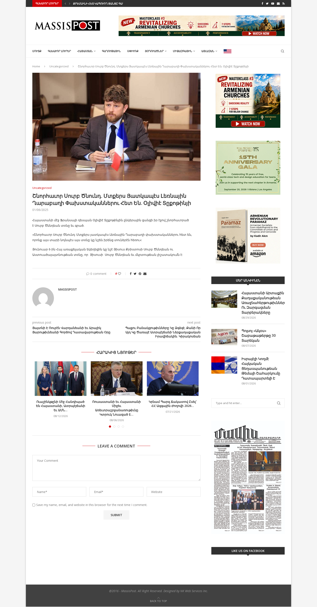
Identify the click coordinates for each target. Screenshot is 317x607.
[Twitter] (267, 3)
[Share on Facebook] (131, 274)
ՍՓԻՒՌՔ (132, 51)
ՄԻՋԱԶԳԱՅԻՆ (182, 51)
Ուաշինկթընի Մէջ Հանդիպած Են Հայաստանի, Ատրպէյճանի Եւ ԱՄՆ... (60, 406)
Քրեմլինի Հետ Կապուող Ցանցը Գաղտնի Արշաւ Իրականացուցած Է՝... (121, 3)
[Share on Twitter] (135, 274)
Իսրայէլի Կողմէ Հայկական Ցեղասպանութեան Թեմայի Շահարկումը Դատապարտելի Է (261, 368)
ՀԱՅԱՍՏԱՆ (85, 51)
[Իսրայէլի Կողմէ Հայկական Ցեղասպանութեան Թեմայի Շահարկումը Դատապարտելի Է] (224, 365)
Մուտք (36, 51)
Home (36, 66)
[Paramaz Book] (248, 236)
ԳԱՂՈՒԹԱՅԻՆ (111, 51)
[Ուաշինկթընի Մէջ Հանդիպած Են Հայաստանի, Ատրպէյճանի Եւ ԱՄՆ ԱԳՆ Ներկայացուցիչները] (60, 378)
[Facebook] (262, 3)
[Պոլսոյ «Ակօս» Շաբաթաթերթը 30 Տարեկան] (224, 337)
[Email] (278, 3)
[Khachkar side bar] (248, 101)
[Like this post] (122, 274)
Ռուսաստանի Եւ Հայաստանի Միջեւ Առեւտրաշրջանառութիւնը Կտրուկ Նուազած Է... (116, 408)
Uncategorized (59, 66)
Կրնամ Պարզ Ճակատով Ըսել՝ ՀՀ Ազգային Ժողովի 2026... (172, 404)
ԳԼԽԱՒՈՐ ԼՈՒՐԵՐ (59, 51)
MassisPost (67, 289)
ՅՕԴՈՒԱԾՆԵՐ (154, 51)
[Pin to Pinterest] (140, 274)
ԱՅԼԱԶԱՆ (207, 51)
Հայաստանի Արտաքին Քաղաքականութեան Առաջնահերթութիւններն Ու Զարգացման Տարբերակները (263, 303)
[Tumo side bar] (248, 168)
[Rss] (283, 3)
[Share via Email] (144, 274)
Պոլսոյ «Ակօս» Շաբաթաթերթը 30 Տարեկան (259, 335)
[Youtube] (272, 3)
